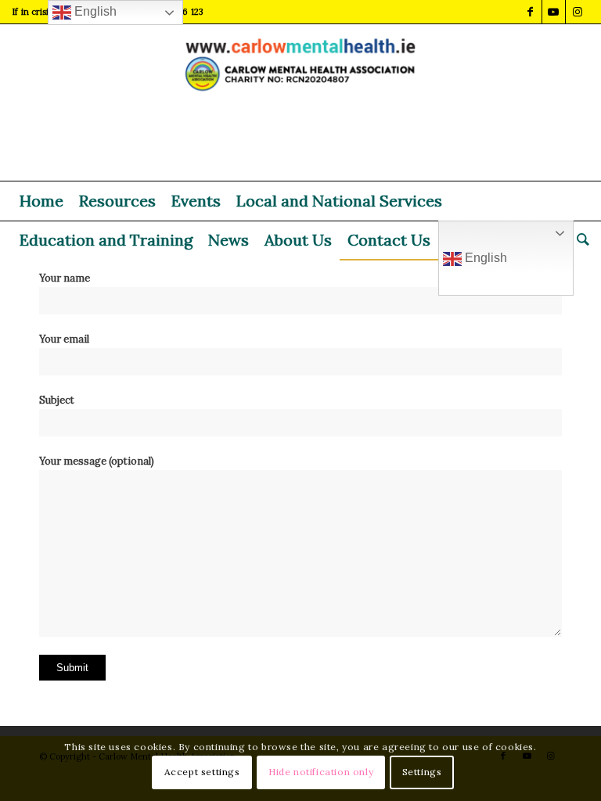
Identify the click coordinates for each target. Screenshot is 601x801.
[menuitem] (41, 201)
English (484, 257)
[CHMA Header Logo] (301, 102)
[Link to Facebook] (530, 11)
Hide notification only (320, 772)
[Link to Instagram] (577, 11)
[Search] (579, 240)
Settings (422, 772)
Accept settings (202, 772)
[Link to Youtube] (553, 11)
